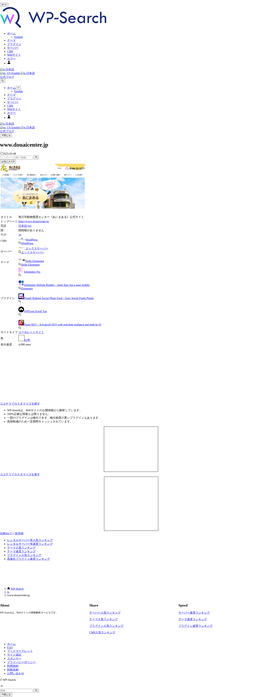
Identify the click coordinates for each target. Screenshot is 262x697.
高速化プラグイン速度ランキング (28, 558)
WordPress (31, 239)
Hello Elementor (34, 261)
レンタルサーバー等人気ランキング (30, 540)
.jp (19, 234)
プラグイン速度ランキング (195, 625)
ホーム (11, 644)
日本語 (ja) (24, 225)
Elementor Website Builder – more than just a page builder (57, 284)
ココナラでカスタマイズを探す (20, 403)
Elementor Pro (32, 271)
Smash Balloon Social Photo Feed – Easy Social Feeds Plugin (59, 298)
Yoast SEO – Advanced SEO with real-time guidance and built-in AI (62, 324)
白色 (27, 340)
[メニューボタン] (4, 5)
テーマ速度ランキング (21, 551)
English (16, 73)
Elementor (27, 288)
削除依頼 (13, 669)
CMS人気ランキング (102, 632)
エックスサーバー (36, 248)
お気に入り (7, 161)
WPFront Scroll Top (35, 311)
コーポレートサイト (31, 332)
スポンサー (14, 658)
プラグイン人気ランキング (24, 555)
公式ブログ (7, 76)
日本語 (9, 69)
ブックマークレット (20, 650)
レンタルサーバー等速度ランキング (30, 543)
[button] (131, 686)
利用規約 (13, 665)
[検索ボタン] (2, 81)
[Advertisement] (64, 372)
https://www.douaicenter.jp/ (33, 221)
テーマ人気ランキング (21, 547)
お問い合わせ (15, 673)
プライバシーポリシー (21, 662)
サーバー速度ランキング (194, 612)
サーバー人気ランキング (105, 612)
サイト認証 (14, 654)
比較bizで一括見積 (12, 533)
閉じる (7, 135)
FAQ (10, 647)
